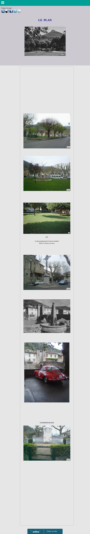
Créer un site (52, 531)
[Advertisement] (46, 85)
